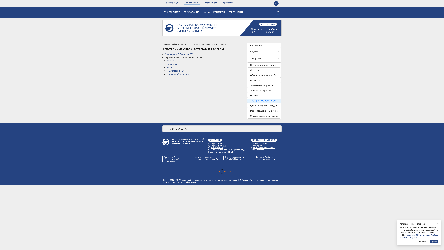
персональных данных (265, 159)
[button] (222, 129)
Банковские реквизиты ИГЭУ (220, 152)
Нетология (172, 63)
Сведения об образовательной (171, 158)
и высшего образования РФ (206, 159)
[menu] (199, 2)
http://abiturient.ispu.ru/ (264, 147)
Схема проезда (257, 149)
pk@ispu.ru (258, 145)
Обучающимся (179, 44)
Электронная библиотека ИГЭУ (180, 54)
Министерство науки (203, 157)
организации (169, 161)
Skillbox (170, 60)
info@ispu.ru (235, 159)
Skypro (170, 67)
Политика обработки (264, 157)
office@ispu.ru (217, 147)
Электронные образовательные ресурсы (207, 44)
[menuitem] (172, 3)
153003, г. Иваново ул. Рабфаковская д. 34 (229, 149)
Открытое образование (178, 74)
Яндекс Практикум (175, 70)
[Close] (437, 223)
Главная (166, 44)
